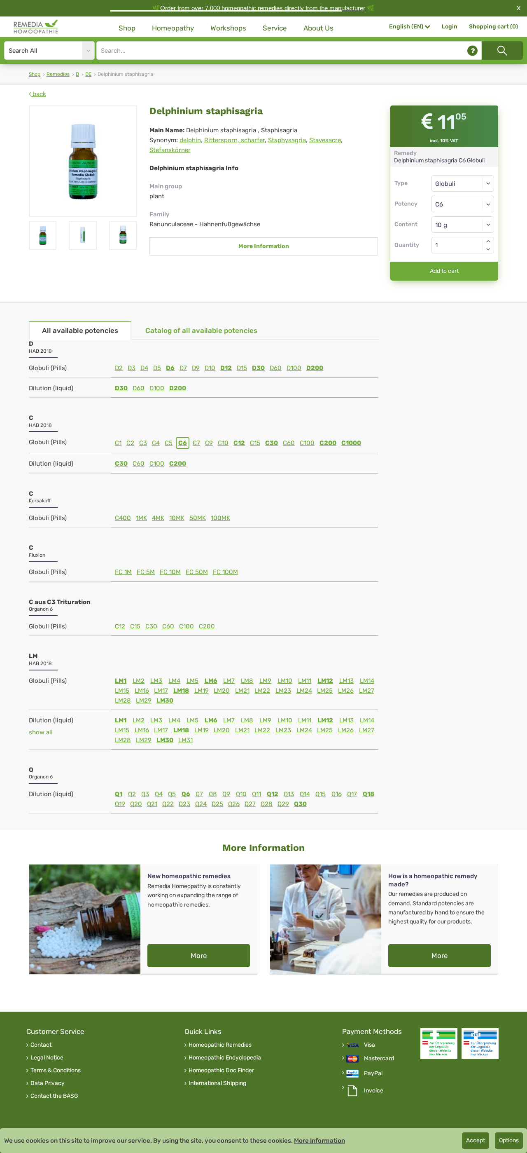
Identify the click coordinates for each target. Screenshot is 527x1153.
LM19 (201, 690)
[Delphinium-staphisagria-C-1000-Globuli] (82, 235)
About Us (318, 28)
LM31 (185, 740)
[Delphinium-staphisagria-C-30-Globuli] (83, 161)
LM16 (142, 690)
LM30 (164, 700)
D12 (226, 368)
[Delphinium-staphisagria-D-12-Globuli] (123, 235)
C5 (169, 443)
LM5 (192, 680)
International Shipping (217, 1083)
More (199, 955)
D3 (131, 368)
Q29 (283, 804)
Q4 (159, 794)
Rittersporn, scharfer (234, 140)
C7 (196, 443)
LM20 (222, 690)
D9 (196, 368)
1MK (141, 518)
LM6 (211, 680)
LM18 (181, 690)
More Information (263, 246)
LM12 (325, 680)
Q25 (217, 804)
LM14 (367, 680)
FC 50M (197, 572)
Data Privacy (47, 1083)
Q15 (320, 794)
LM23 (283, 690)
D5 (157, 368)
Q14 (305, 794)
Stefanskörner (170, 150)
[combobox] (462, 204)
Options (509, 1140)
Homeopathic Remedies (220, 1045)
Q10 (241, 794)
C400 (123, 518)
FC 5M (146, 572)
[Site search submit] (502, 50)
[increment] (488, 241)
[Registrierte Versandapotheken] (438, 1043)
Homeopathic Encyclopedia (225, 1058)
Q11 (256, 794)
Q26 (234, 804)
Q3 (145, 794)
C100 (307, 443)
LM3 (156, 680)
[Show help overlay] (472, 50)
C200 (327, 443)
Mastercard (379, 1059)
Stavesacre (325, 140)
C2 (130, 443)
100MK (220, 518)
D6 (170, 368)
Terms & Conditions (55, 1070)
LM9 (265, 680)
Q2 (132, 794)
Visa (369, 1045)
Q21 (152, 804)
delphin (190, 140)
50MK (197, 518)
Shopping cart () (493, 26)
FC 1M (123, 572)
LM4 (174, 680)
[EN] (36, 27)
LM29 (144, 700)
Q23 (184, 804)
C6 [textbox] (439, 204)
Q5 (172, 794)
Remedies (58, 74)
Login (449, 26)
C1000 (351, 443)
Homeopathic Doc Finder (221, 1070)
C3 (143, 443)
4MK (158, 518)
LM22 (262, 690)
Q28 (267, 804)
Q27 (250, 804)
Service (275, 28)
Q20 (136, 804)
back (38, 94)
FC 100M (225, 572)
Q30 (300, 804)
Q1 (118, 794)
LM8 (247, 680)
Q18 (368, 794)
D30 (258, 368)
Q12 (272, 794)
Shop (127, 28)
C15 (255, 443)
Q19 (120, 804)
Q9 (226, 794)
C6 (182, 443)
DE (88, 74)
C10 (223, 443)
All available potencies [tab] (80, 330)
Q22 (168, 804)
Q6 (186, 794)
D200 (314, 368)
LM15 (122, 690)
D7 (183, 368)
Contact (40, 1045)
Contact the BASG (54, 1096)
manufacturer (347, 8)
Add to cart (444, 270)
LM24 (304, 690)
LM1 (120, 680)
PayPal (373, 1073)
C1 (118, 443)
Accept (475, 1140)
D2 (119, 368)
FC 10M (170, 572)
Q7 (199, 794)
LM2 (139, 680)
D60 (276, 368)
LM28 (123, 700)
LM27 (366, 690)
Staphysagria (287, 140)
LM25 (325, 690)
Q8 (213, 794)
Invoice (373, 1091)
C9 (209, 443)
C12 (239, 443)
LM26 (346, 690)
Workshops (228, 28)
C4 (156, 443)
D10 (210, 368)
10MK (176, 518)
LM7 (229, 680)
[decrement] (488, 249)
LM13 (346, 680)
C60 (289, 443)
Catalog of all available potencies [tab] (201, 330)
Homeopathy (173, 28)
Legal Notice (46, 1058)
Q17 (352, 794)
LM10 (284, 680)
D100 (294, 368)
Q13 (289, 794)
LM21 (242, 690)
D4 (144, 368)
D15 (242, 368)
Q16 (336, 794)
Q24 (201, 804)
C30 (271, 443)
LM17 (161, 690)
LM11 (304, 680)
